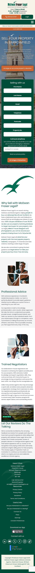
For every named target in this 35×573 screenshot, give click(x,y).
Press (17, 515)
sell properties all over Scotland (18, 215)
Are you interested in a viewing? (17, 509)
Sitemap (17, 518)
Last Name (17, 95)
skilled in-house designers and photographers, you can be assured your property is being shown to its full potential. (16, 231)
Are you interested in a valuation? (17, 506)
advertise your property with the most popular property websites (15, 239)
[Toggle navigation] (32, 22)
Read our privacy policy (17, 154)
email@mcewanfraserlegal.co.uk (17, 484)
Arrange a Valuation (18, 160)
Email (18, 104)
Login (27, 17)
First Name (18, 87)
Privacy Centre (17, 489)
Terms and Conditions (17, 498)
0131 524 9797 (12, 17)
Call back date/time (17, 139)
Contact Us (17, 512)
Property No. (17, 130)
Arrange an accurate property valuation (18, 68)
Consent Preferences (17, 521)
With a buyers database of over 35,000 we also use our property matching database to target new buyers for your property (17, 224)
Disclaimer (17, 495)
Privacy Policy (17, 492)
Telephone (17, 113)
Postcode (17, 121)
